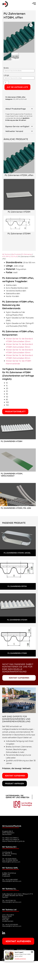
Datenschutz (9, 949)
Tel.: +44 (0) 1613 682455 (10, 924)
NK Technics (6, 254)
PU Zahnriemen (27, 254)
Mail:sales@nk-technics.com (11, 881)
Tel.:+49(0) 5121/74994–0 (10, 838)
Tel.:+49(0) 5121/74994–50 (10, 839)
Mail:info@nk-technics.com (11, 862)
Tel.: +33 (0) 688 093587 (10, 879)
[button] (15, 411)
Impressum (21, 949)
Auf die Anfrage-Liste (17, 87)
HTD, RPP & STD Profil (9, 256)
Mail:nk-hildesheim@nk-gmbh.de (13, 841)
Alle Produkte (16, 254)
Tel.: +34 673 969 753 (9, 900)
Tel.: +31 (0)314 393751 (9, 859)
